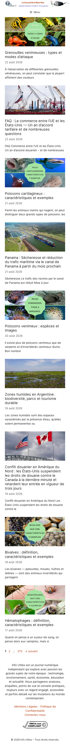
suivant (31, 651)
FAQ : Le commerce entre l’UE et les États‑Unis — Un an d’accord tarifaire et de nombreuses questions (35, 127)
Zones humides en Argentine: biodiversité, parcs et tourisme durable (30, 398)
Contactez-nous (35, 714)
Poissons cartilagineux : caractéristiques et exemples (29, 195)
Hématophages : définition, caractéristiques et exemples (29, 622)
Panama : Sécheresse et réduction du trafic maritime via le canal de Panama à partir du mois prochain (34, 261)
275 (20, 651)
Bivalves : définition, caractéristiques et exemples (29, 554)
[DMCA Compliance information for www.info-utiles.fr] (35, 727)
